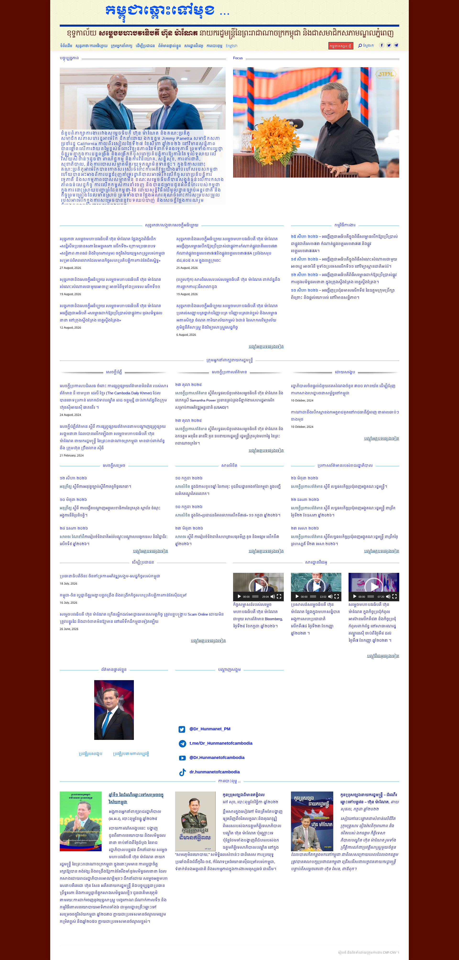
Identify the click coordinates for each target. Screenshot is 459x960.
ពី (83, 537)
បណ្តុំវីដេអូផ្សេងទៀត (383, 656)
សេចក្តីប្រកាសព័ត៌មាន (191, 393)
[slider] (255, 596)
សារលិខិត (182, 487)
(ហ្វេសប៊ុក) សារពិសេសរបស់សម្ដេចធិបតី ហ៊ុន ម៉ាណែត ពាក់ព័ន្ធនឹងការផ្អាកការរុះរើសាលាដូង (228, 283)
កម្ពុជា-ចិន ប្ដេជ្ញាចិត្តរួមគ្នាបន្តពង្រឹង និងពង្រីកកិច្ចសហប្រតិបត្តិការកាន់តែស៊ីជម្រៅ (123, 595)
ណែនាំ (77, 537)
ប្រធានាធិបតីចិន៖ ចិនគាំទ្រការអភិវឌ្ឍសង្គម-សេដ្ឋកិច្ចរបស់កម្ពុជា (110, 576)
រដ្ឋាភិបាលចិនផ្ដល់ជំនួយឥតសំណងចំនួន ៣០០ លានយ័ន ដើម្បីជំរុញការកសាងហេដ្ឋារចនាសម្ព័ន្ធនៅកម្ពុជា (343, 389)
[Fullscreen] (279, 596)
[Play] (239, 596)
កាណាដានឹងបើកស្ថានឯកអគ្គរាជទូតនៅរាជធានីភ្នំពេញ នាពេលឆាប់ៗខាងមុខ (345, 416)
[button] (258, 587)
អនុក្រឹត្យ (66, 487)
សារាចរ (65, 537)
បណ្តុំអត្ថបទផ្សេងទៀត (266, 347)
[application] (258, 587)
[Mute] (272, 596)
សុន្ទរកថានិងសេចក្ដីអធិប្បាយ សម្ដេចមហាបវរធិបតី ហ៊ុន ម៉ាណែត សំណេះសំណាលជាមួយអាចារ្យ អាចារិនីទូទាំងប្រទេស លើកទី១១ (110, 283)
